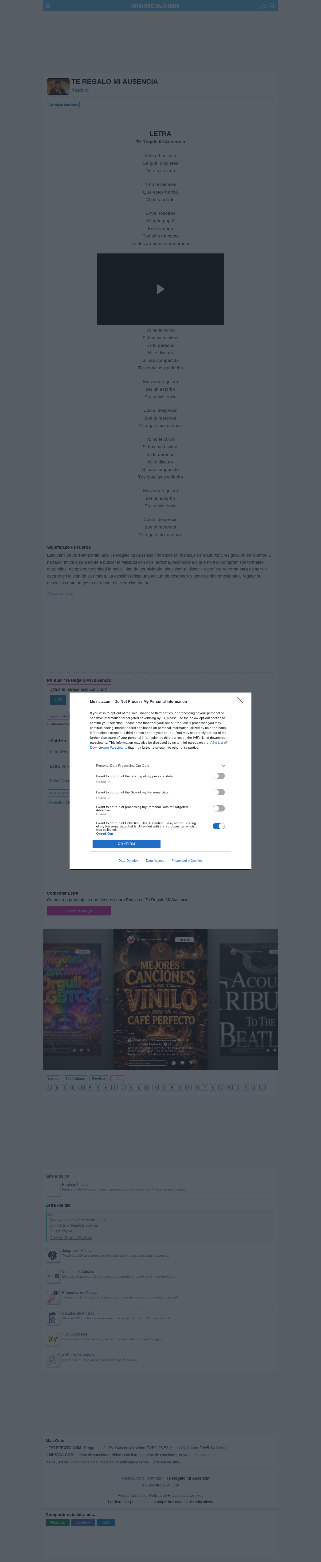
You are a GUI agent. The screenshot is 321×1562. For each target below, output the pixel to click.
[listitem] (160, 765)
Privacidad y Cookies (187, 860)
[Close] (241, 701)
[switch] (219, 776)
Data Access (155, 860)
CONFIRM (126, 844)
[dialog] (160, 781)
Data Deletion (128, 860)
